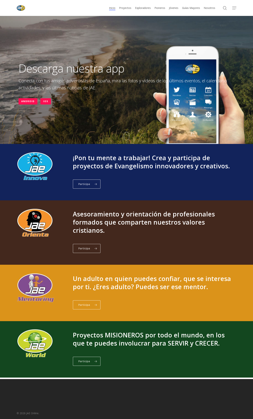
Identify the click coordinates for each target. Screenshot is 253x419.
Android (28, 101)
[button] (234, 8)
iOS (45, 101)
